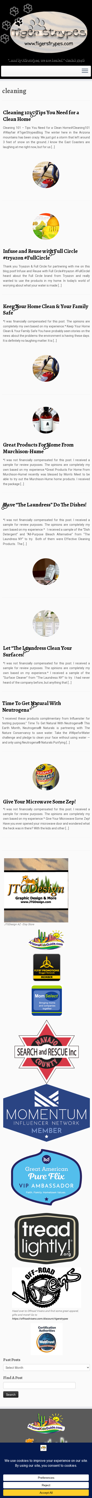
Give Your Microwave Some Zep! (39, 801)
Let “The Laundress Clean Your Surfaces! (37, 651)
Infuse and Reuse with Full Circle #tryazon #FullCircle (40, 254)
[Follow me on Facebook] (7, 72)
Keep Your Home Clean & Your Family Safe (45, 310)
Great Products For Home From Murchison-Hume (38, 448)
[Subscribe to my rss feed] (3, 72)
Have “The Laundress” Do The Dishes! (44, 504)
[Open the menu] (85, 71)
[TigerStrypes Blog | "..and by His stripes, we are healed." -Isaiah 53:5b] (46, 29)
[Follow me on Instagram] (8, 72)
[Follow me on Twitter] (6, 72)
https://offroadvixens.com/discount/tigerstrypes (40, 1318)
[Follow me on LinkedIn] (13, 72)
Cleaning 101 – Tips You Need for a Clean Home (41, 116)
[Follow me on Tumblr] (9, 72)
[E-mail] (4, 72)
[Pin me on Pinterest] (12, 72)
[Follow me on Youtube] (11, 72)
